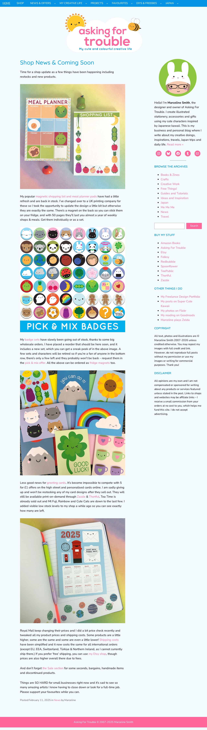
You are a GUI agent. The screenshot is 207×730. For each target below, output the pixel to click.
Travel (165, 217)
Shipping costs (109, 640)
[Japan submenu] (178, 3)
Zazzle (81, 497)
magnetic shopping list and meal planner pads (66, 196)
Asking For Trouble (173, 248)
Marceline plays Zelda (175, 320)
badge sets (32, 340)
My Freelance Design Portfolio (180, 297)
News (57, 700)
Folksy (165, 257)
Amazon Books (170, 243)
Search (194, 226)
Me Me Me (167, 207)
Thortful (94, 497)
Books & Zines (170, 175)
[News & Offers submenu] (55, 3)
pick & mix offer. (35, 363)
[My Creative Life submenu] (86, 3)
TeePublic (167, 271)
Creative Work (170, 184)
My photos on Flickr (173, 311)
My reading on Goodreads (178, 315)
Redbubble (168, 262)
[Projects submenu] (107, 3)
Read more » (175, 144)
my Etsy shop (97, 654)
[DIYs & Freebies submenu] (161, 3)
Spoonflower (169, 266)
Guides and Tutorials (174, 193)
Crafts (165, 179)
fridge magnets (100, 363)
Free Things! (169, 189)
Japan (164, 202)
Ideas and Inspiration (174, 198)
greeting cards (56, 483)
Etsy (163, 252)
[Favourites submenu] (132, 3)
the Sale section (53, 668)
